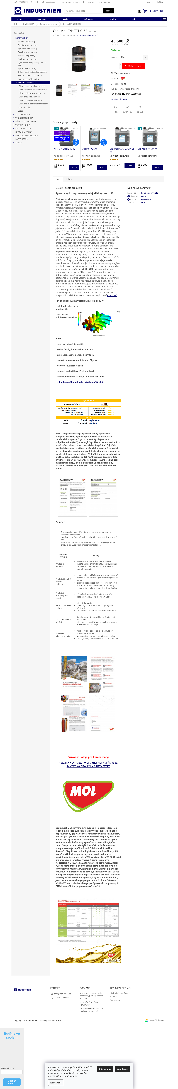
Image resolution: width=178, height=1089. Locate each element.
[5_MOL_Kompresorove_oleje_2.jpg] (102, 673)
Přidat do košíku (135, 66)
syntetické (146, 199)
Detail (74, 167)
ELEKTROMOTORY (23, 128)
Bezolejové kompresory (28, 52)
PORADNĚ (112, 295)
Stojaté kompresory (26, 55)
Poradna (90, 2)
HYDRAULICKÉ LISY (23, 132)
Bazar (20, 111)
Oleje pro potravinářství (29, 96)
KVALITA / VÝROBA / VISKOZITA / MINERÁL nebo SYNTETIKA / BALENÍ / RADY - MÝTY (88, 764)
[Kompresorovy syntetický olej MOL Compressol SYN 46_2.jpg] (103, 497)
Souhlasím (122, 1069)
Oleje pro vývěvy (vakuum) (30, 100)
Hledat (108, 10)
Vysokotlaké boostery (27, 68)
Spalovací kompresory (27, 59)
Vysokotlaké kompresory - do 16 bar (32, 63)
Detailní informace (119, 99)
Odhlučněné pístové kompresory (32, 72)
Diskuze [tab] (69, 179)
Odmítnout (105, 1069)
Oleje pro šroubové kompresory (33, 89)
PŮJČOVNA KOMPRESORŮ (26, 135)
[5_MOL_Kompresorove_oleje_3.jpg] (74, 713)
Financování (105, 2)
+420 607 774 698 (62, 997)
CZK (149, 2)
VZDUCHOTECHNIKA (24, 118)
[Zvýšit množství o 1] (120, 64)
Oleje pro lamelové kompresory (32, 93)
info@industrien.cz (62, 993)
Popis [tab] (58, 179)
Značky (18, 142)
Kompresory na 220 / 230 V (30, 75)
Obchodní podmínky (71, 2)
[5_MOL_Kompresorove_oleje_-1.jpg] (74, 673)
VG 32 (143, 196)
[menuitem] (19, 19)
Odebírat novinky (12, 1082)
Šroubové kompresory (27, 45)
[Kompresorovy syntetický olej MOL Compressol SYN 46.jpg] (72, 497)
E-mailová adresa (7, 1068)
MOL (143, 202)
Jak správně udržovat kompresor (89, 1003)
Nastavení (55, 1082)
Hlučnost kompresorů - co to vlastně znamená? (91, 1009)
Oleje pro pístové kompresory (32, 86)
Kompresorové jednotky (28, 79)
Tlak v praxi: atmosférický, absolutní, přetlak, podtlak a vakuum (91, 996)
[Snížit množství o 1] (120, 67)
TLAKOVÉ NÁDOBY (23, 114)
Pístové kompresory (26, 41)
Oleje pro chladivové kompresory (33, 103)
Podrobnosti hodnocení (87, 35)
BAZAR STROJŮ (21, 139)
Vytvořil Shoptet (157, 1020)
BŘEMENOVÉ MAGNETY (25, 121)
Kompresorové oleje (27, 82)
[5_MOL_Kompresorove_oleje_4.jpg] (102, 713)
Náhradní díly (24, 107)
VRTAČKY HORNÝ (22, 125)
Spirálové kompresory (27, 48)
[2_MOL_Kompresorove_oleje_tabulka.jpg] (88, 930)
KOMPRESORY (21, 38)
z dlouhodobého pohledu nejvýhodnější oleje (80, 382)
